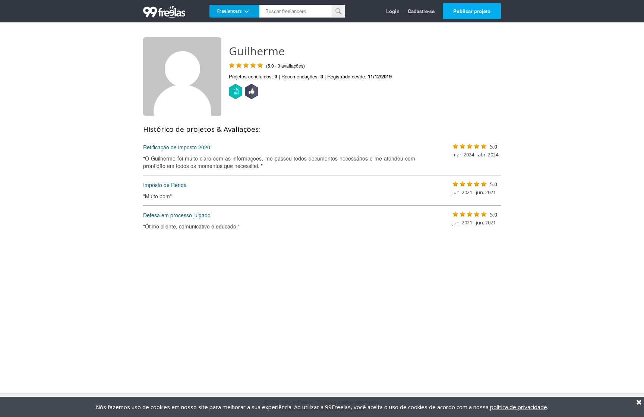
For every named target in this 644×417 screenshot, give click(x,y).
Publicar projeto (471, 11)
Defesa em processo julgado (177, 215)
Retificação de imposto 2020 (176, 147)
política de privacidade (518, 407)
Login (393, 11)
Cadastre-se (421, 11)
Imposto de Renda (165, 185)
